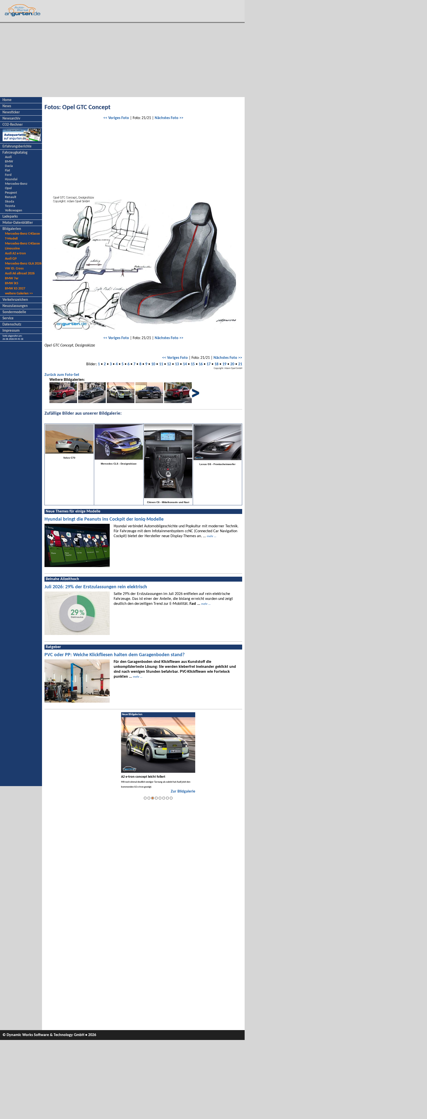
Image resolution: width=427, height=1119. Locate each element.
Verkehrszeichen (15, 300)
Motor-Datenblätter (17, 223)
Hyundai (11, 179)
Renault (10, 197)
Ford (8, 175)
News (6, 106)
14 (185, 364)
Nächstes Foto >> (169, 118)
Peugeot (11, 193)
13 (177, 364)
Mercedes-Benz (16, 184)
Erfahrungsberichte (17, 146)
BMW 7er (12, 278)
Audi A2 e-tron (15, 253)
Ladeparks (10, 217)
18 (216, 364)
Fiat (7, 170)
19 (224, 364)
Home (7, 100)
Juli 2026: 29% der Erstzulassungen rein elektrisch (95, 587)
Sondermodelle (14, 312)
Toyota (10, 206)
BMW (9, 161)
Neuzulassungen (15, 306)
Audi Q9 (11, 259)
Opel (8, 188)
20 (232, 364)
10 (153, 364)
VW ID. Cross (14, 268)
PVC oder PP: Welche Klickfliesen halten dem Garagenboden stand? (114, 654)
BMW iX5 (11, 283)
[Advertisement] (122, 60)
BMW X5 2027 (15, 288)
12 (169, 364)
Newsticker (11, 112)
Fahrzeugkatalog (14, 153)
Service (8, 318)
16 (201, 364)
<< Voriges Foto (116, 118)
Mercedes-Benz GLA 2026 (23, 263)
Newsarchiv (11, 119)
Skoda (9, 201)
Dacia (9, 166)
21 (240, 364)
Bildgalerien (11, 229)
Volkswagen (13, 210)
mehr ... (211, 536)
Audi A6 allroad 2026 (20, 273)
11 (161, 364)
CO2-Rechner (12, 125)
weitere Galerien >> (19, 293)
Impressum (11, 331)
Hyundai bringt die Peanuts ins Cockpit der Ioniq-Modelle (104, 519)
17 (209, 364)
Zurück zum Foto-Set (61, 375)
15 (193, 364)
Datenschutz (11, 324)
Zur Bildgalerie (183, 791)
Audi (8, 157)
